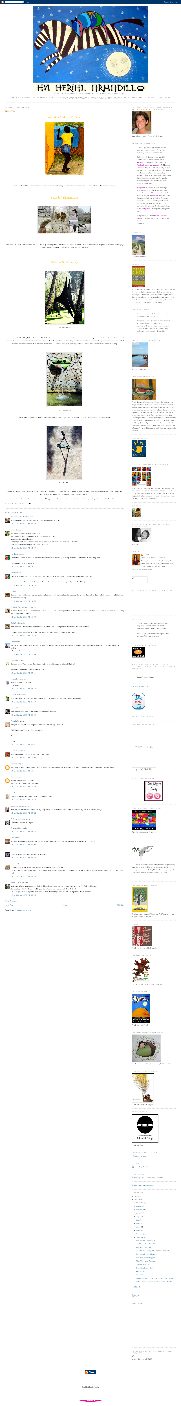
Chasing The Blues (142, 1264)
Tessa (146, 554)
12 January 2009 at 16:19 (23, 635)
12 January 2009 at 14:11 (23, 566)
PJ (11, 591)
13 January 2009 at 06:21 (23, 744)
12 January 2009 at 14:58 (23, 601)
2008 (136, 1287)
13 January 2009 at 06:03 (23, 715)
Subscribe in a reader (139, 1156)
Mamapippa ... (16, 679)
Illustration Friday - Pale (144, 1268)
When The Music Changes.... (146, 1261)
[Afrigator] (136, 1295)
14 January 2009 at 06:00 (23, 844)
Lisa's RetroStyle (17, 694)
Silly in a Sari (140, 1271)
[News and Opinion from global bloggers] (139, 583)
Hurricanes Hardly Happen (145, 1257)
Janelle (13, 837)
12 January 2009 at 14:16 (23, 585)
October (139, 1206)
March (138, 1230)
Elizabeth (14, 530)
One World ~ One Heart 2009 (146, 1243)
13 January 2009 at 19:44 (23, 800)
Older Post (120, 905)
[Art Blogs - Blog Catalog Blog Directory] (147, 1177)
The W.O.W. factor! (17, 882)
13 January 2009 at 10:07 (23, 757)
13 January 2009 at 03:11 (23, 673)
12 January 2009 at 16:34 (23, 654)
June (138, 1220)
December (140, 1202)
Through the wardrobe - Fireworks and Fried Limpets (154, 1278)
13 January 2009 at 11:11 (23, 771)
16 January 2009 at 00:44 (23, 895)
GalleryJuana (15, 660)
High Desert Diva (17, 851)
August (139, 1213)
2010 (136, 1196)
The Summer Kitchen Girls (20, 516)
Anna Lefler (15, 721)
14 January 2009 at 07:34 (23, 858)
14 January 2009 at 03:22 (23, 813)
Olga (12, 708)
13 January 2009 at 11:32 (23, 787)
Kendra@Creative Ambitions (21, 607)
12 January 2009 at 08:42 (23, 524)
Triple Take (140, 1275)
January (139, 1237)
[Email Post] (29, 503)
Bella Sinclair (16, 623)
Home (65, 905)
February (139, 1234)
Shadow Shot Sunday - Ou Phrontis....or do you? (153, 1250)
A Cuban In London (18, 819)
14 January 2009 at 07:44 (23, 876)
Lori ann (14, 641)
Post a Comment (11, 901)
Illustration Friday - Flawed (145, 1240)
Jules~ (13, 864)
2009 (136, 1199)
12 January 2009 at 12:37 (23, 548)
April (138, 1227)
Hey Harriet (15, 554)
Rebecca (14, 777)
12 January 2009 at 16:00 (23, 617)
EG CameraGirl (16, 750)
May (138, 1223)
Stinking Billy (16, 763)
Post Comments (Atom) (23, 910)
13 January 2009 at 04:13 (23, 688)
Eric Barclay (15, 793)
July (138, 1216)
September (140, 1209)
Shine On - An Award (143, 1247)
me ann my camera (17, 806)
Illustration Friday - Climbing (146, 1254)
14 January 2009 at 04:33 (23, 831)
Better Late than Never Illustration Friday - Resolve (154, 1281)
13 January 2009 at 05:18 (23, 702)
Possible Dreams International (148, 165)
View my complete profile (143, 570)
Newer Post (9, 905)
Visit (140, 686)
